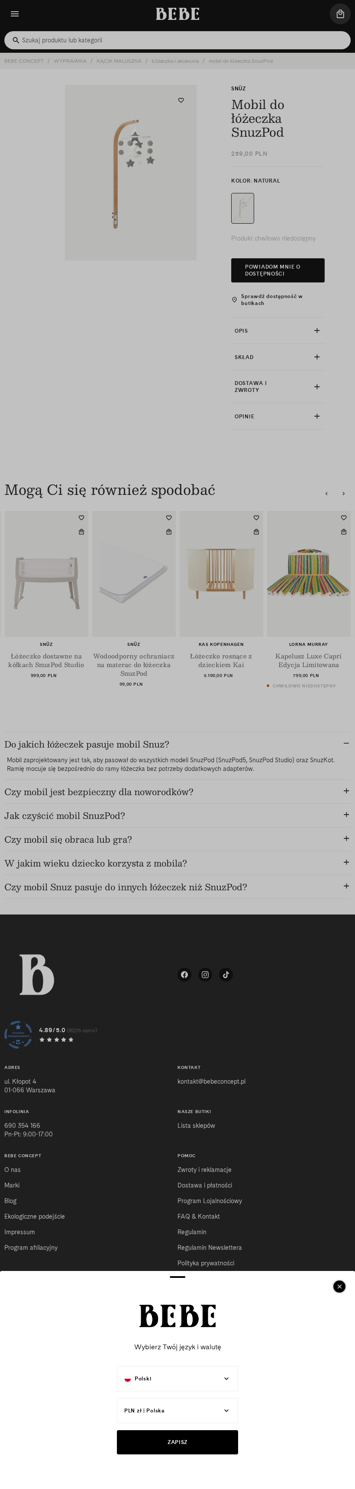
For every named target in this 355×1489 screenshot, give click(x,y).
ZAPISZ (177, 1442)
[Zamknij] (339, 1286)
